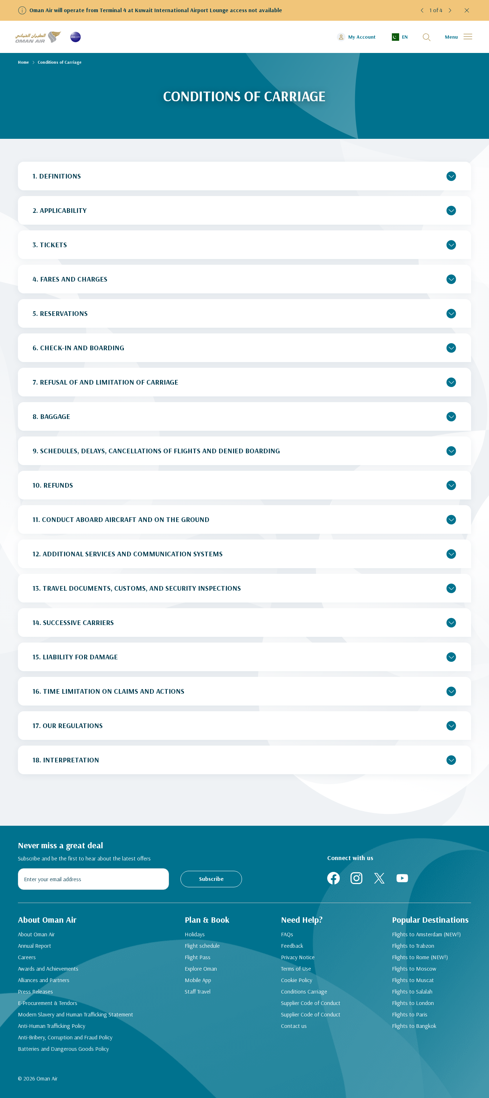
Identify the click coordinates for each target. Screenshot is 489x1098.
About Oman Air (36, 934)
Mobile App (198, 980)
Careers (27, 957)
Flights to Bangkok (414, 1025)
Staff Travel (197, 991)
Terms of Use (296, 968)
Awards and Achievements (48, 968)
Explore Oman (201, 968)
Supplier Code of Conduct (310, 1002)
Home (23, 62)
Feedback (292, 945)
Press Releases (35, 991)
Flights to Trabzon (413, 945)
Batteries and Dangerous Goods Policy (63, 1048)
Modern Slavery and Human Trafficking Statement (75, 1014)
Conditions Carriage (304, 991)
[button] (422, 10)
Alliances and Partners (43, 980)
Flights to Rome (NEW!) (420, 957)
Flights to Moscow (414, 968)
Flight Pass (197, 957)
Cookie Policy (296, 980)
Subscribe (211, 878)
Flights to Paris (409, 1014)
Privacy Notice (298, 957)
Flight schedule (202, 945)
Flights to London (413, 1002)
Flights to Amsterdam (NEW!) (426, 934)
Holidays (195, 934)
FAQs (287, 934)
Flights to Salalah (412, 991)
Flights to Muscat (413, 980)
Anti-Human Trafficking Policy (51, 1025)
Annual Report (34, 945)
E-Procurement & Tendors (47, 1002)
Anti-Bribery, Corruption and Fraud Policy (65, 1037)
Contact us (294, 1025)
